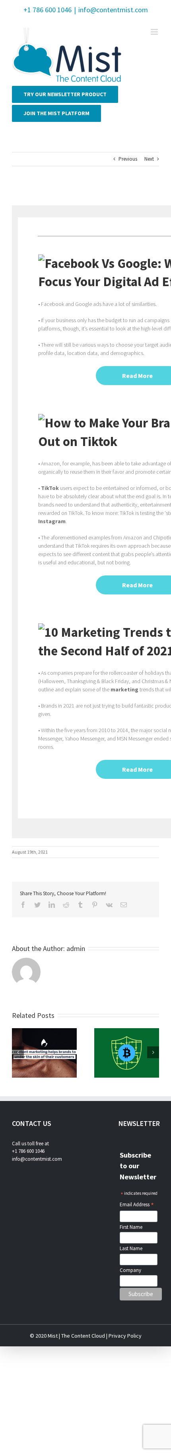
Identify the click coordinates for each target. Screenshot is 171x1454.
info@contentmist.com (113, 9)
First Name (131, 1227)
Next (149, 159)
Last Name (131, 1248)
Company (130, 1270)
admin (75, 948)
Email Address (137, 1205)
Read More (137, 375)
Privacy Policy (125, 1335)
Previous (128, 159)
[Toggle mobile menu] (155, 32)
